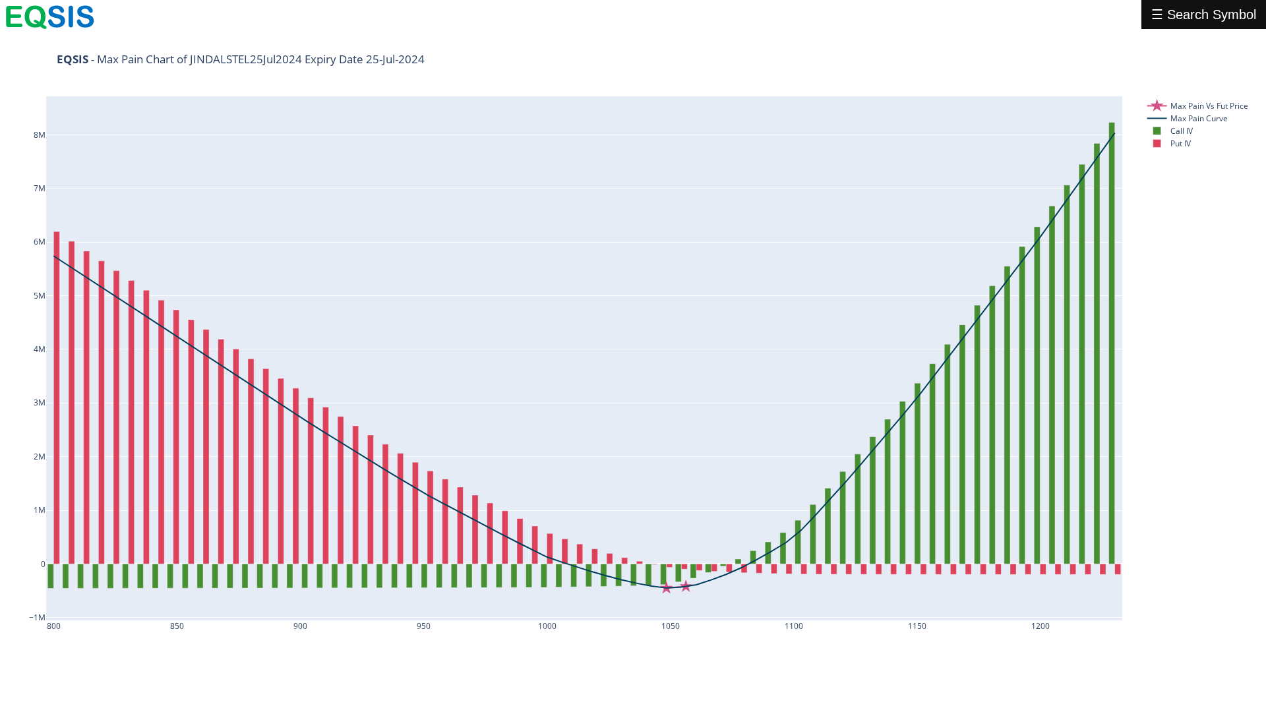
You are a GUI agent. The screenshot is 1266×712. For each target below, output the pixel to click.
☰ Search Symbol (1203, 14)
